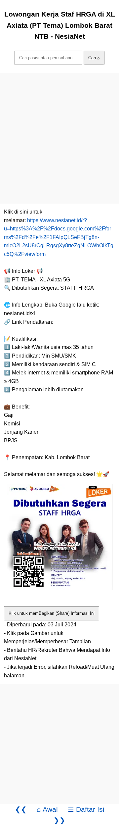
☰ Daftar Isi (86, 809)
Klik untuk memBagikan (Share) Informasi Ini (52, 613)
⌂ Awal (47, 809)
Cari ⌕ (94, 57)
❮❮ (21, 809)
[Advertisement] (59, 132)
